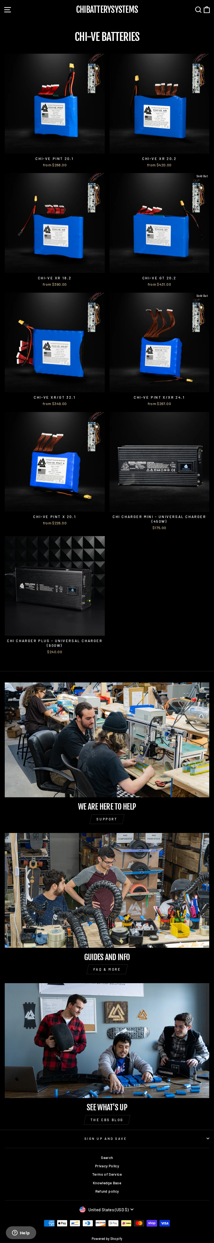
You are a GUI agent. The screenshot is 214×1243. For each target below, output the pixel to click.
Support (106, 819)
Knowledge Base (107, 1182)
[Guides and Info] (107, 890)
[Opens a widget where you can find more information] (21, 1233)
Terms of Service (107, 1174)
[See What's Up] (107, 1040)
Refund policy (107, 1191)
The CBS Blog (107, 1120)
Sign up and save (105, 1138)
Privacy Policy (107, 1165)
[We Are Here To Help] (107, 739)
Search (107, 1157)
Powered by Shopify (107, 1238)
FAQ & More (107, 969)
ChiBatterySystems (107, 10)
